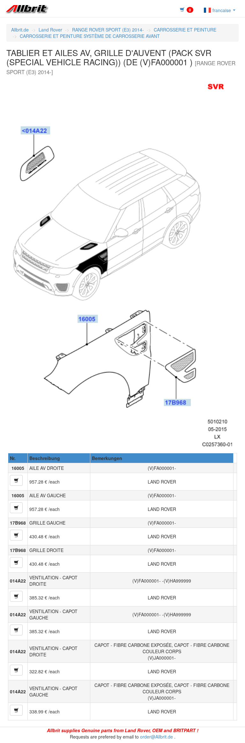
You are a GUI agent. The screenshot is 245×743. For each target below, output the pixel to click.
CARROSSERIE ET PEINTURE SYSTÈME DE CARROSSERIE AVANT (90, 36)
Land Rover (50, 29)
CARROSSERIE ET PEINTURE (185, 29)
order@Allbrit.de (156, 736)
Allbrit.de (20, 29)
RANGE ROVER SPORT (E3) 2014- (108, 29)
